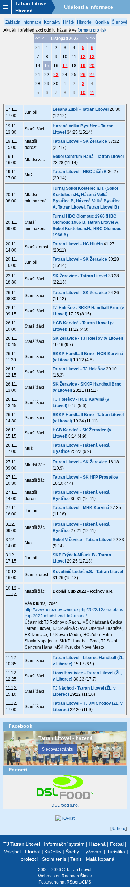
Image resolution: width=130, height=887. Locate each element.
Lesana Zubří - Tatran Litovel (81, 109)
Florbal (32, 851)
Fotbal (117, 844)
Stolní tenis (54, 859)
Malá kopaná (100, 859)
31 (37, 47)
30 (55, 83)
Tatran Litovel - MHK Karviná (81, 507)
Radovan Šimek (77, 875)
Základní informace (23, 22)
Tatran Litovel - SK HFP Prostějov (85, 477)
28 (37, 83)
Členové (120, 22)
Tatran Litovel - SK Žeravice (80, 141)
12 (82, 56)
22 (46, 74)
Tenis (76, 859)
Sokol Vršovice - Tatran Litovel (82, 539)
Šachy (72, 851)
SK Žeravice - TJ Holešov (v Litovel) (88, 338)
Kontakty (52, 22)
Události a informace (88, 7)
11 (74, 56)
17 (64, 65)
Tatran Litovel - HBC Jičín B (80, 171)
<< (37, 38)
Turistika (116, 851)
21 (37, 74)
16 (55, 65)
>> (92, 38)
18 (73, 65)
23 (55, 74)
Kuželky (52, 851)
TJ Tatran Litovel (21, 844)
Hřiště (68, 22)
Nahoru (118, 828)
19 (82, 65)
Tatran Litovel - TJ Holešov (79, 368)
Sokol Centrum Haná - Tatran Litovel (88, 156)
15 (46, 65)
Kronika (101, 22)
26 (82, 74)
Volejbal (12, 851)
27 (91, 74)
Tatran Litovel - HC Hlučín (78, 244)
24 (64, 74)
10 (64, 56)
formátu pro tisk (92, 30)
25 (73, 74)
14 (37, 65)
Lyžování (93, 851)
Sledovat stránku (57, 749)
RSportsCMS (79, 882)
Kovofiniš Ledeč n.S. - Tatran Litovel (88, 571)
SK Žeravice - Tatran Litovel (80, 275)
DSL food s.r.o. (65, 805)
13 (91, 56)
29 (46, 83)
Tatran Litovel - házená (65, 738)
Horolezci (27, 859)
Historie (84, 22)
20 (91, 65)
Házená (97, 844)
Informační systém (64, 844)
